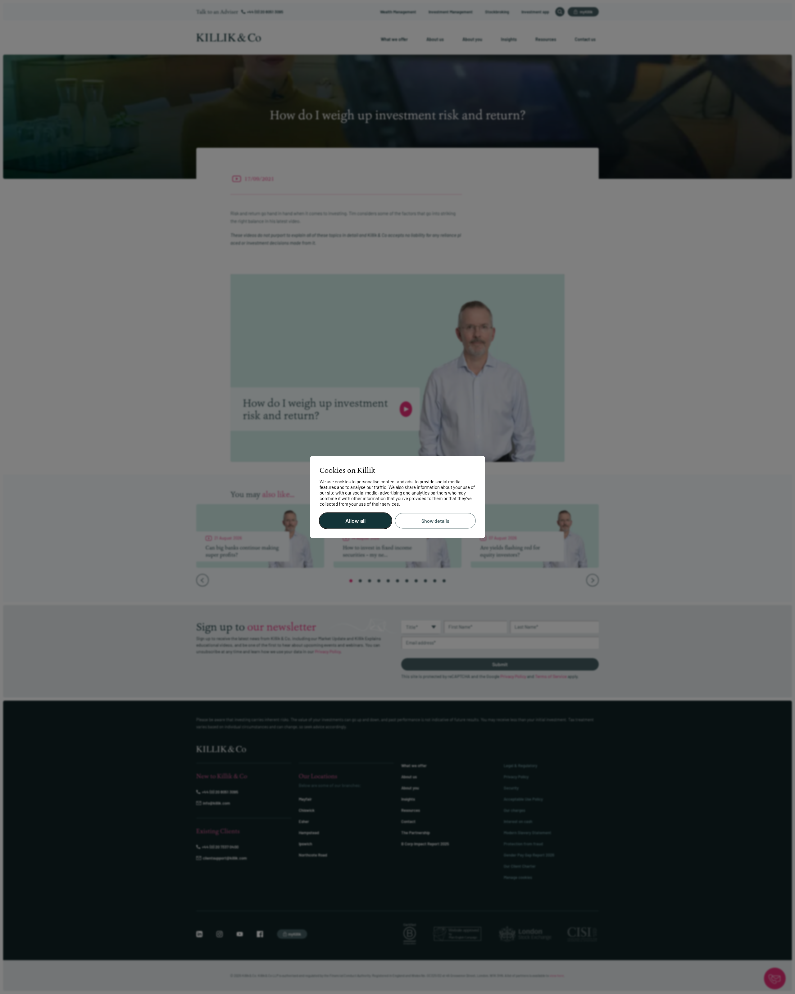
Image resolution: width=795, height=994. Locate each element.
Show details (435, 521)
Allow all (355, 520)
